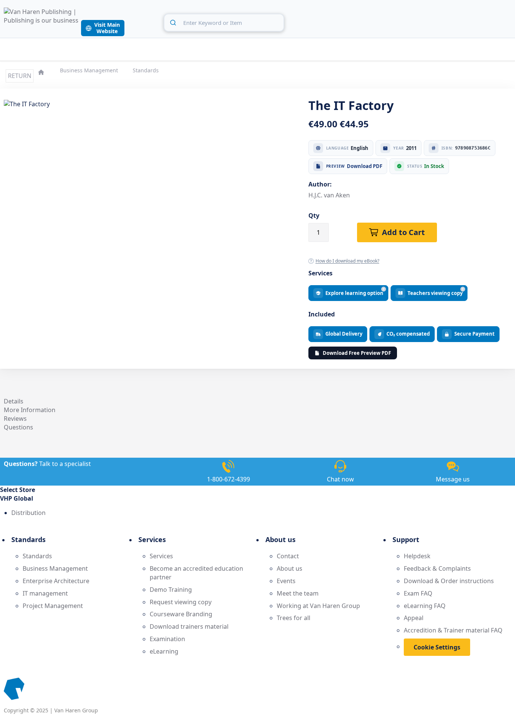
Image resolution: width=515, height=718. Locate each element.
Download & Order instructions (449, 581)
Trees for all (293, 618)
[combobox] (224, 23)
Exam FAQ (418, 593)
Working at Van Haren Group (318, 606)
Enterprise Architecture (56, 581)
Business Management (90, 70)
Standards (146, 70)
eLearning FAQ (425, 606)
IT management (45, 593)
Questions (18, 427)
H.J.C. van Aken (329, 195)
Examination (167, 639)
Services (161, 556)
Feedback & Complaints (437, 568)
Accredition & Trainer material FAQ (453, 630)
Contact (288, 556)
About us (289, 568)
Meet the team (298, 593)
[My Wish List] (488, 21)
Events (286, 581)
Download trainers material (189, 626)
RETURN (19, 76)
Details (13, 401)
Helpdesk (417, 556)
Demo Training (171, 589)
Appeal (413, 618)
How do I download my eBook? (347, 261)
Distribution (28, 513)
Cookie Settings (437, 647)
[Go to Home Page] (42, 71)
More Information (29, 410)
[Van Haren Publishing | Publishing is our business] (41, 22)
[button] (257, 498)
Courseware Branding (181, 614)
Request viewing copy (181, 602)
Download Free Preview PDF (357, 353)
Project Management (53, 606)
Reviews (15, 418)
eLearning (164, 651)
